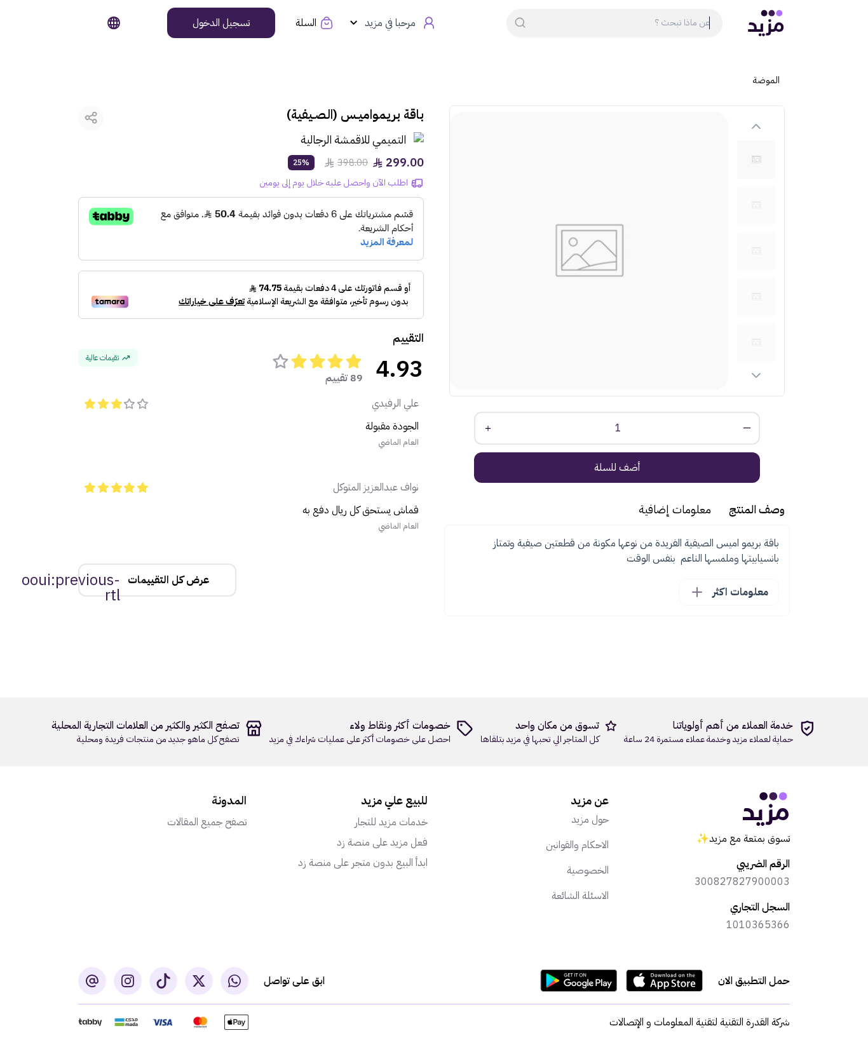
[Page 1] (756, 159)
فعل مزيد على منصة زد (382, 842)
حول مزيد (590, 819)
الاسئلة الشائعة (580, 895)
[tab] (756, 159)
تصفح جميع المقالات (207, 822)
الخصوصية (588, 870)
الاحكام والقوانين (577, 845)
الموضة (766, 80)
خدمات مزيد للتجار (391, 822)
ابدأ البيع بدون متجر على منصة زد (363, 862)
